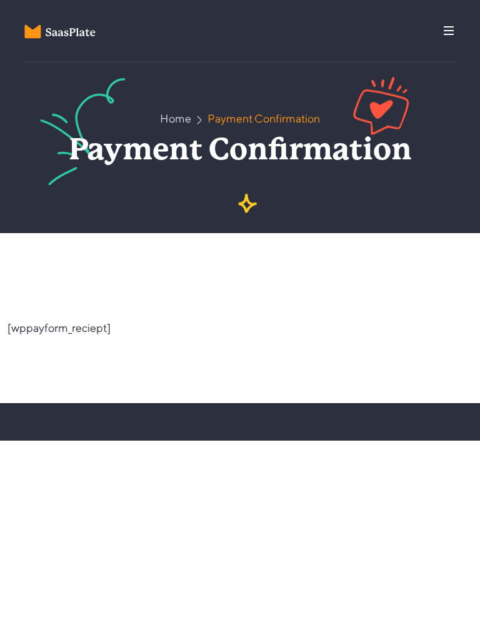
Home (175, 118)
